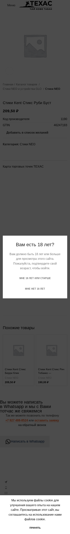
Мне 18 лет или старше (35, 278)
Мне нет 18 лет (35, 288)
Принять (35, 528)
